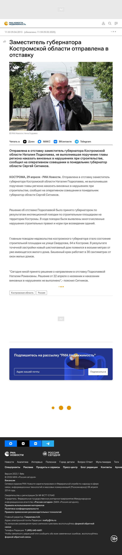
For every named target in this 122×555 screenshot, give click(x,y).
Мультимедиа (103, 462)
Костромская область (22, 292)
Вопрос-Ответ (85, 462)
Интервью (37, 462)
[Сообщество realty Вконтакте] (36, 443)
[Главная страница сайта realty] (21, 23)
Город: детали (67, 462)
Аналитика (22, 462)
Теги (116, 462)
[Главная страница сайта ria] (5, 23)
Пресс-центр (70, 467)
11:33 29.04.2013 (13, 32)
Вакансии (10, 480)
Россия (41, 292)
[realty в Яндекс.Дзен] (23, 443)
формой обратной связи (18, 537)
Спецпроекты (12, 467)
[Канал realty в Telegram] (48, 443)
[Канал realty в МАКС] (11, 443)
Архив (118, 467)
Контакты (106, 467)
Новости (9, 462)
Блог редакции (89, 467)
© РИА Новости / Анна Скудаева (23, 133)
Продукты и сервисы (48, 467)
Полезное (51, 462)
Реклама (28, 467)
